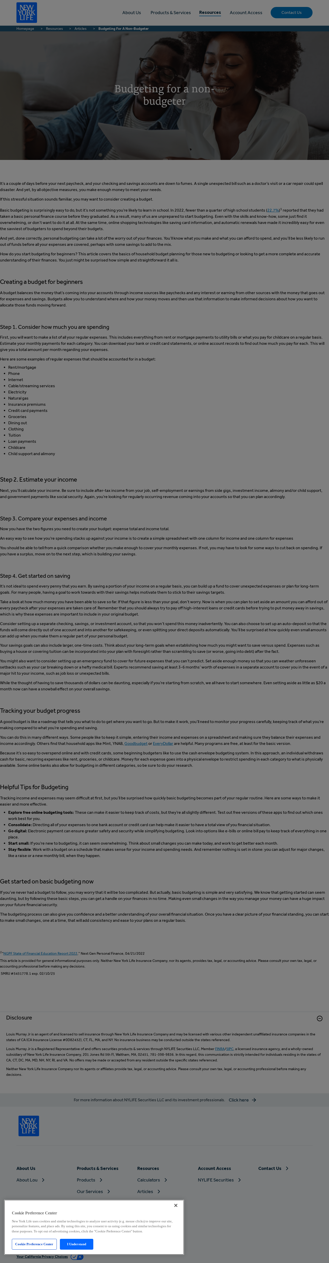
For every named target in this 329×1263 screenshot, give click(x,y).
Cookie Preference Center (34, 1244)
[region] (94, 1227)
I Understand (76, 1244)
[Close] (175, 1205)
